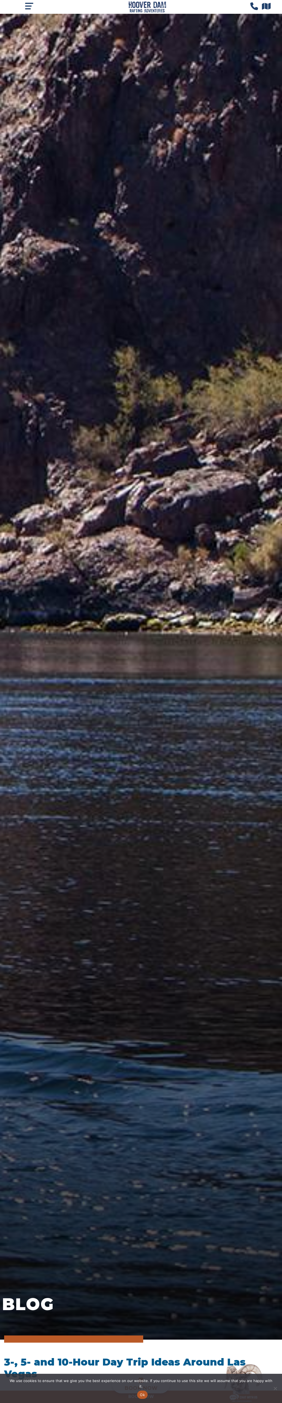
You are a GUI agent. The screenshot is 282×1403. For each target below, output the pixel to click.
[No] (275, 1388)
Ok (142, 1395)
